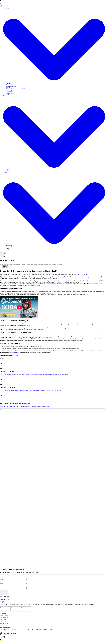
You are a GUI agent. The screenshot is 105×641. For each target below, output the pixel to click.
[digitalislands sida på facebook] (3, 637)
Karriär (34, 629)
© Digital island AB (41, 629)
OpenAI (46, 274)
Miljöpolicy (7, 629)
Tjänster (2, 629)
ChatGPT (79, 274)
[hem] (8, 635)
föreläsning (15, 352)
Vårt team (2, 350)
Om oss (30, 629)
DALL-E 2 (86, 274)
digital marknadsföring (36, 328)
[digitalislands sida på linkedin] (5, 637)
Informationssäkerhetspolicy (21, 629)
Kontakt (12, 629)
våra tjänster (92, 336)
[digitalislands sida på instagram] (1, 637)
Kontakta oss (3, 348)
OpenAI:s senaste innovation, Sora (57, 277)
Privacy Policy (49, 629)
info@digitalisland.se (5, 602)
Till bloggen (5, 266)
